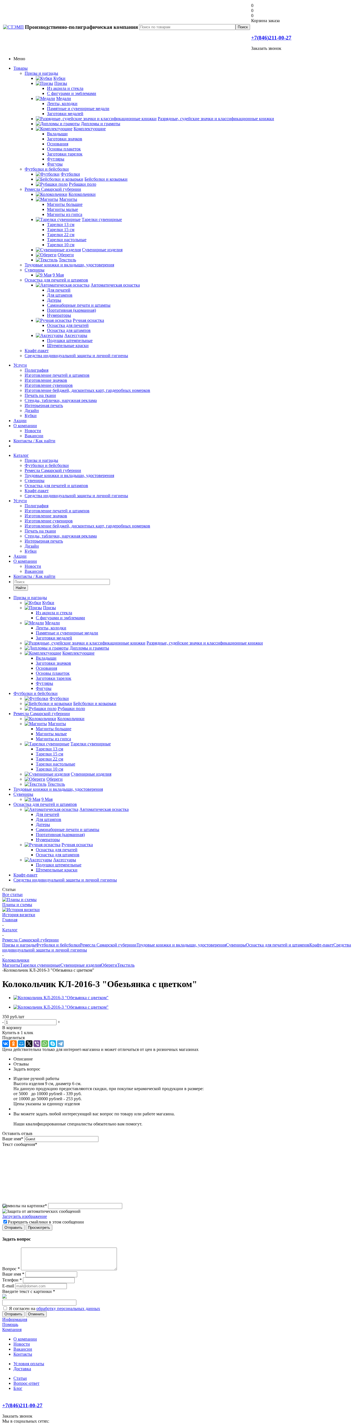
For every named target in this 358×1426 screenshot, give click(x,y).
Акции (20, 420)
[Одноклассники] (13, 1043)
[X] (29, 1043)
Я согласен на (54, 1308)
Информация (14, 1319)
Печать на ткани (40, 395)
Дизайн (32, 410)
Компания (12, 1329)
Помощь (10, 1324)
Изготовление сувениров (49, 385)
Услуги (20, 365)
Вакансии (34, 435)
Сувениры (34, 269)
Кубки (31, 415)
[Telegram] (60, 1043)
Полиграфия (36, 370)
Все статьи (12, 894)
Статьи (20, 1378)
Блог (17, 1388)
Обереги (109, 965)
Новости (33, 430)
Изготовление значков (46, 380)
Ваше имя (12, 1138)
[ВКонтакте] (5, 1043)
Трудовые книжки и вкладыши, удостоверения (69, 264)
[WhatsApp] (44, 1043)
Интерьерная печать (44, 405)
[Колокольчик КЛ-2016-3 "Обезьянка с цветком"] (61, 997)
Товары (20, 68)
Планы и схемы (17, 904)
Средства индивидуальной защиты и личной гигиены (76, 355)
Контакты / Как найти (34, 440)
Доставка (22, 1368)
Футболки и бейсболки (47, 169)
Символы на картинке (24, 1205)
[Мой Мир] (21, 1043)
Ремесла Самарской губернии (53, 189)
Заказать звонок (266, 48)
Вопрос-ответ (26, 1383)
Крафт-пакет (37, 350)
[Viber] (37, 1043)
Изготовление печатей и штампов (57, 375)
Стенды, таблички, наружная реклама (61, 400)
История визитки (18, 914)
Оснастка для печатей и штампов (56, 280)
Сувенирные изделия (80, 965)
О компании (25, 425)
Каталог (21, 455)
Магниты (11, 965)
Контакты (22, 1354)
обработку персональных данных (68, 1308)
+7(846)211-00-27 (271, 38)
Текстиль (126, 965)
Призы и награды (41, 73)
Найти (21, 588)
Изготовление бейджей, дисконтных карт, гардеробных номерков (87, 390)
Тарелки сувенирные (40, 965)
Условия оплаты (28, 1363)
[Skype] (52, 1043)
